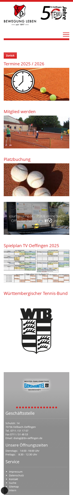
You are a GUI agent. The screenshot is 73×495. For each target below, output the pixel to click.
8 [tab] (38, 407)
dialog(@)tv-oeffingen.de (27, 438)
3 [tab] (23, 407)
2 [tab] (20, 407)
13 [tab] (53, 407)
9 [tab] (41, 407)
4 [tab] (26, 407)
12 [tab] (50, 407)
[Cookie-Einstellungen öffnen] (4, 490)
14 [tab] (56, 407)
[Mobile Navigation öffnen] (66, 34)
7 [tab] (35, 407)
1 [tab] (17, 407)
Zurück (10, 55)
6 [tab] (32, 407)
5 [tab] (29, 407)
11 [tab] (47, 407)
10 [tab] (44, 407)
